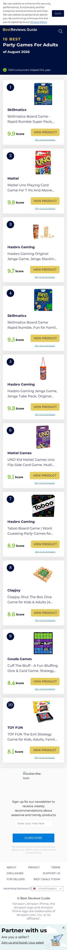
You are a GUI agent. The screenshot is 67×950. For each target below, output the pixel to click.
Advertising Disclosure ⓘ (17, 888)
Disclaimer (15, 873)
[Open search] (61, 31)
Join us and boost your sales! (22, 942)
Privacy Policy (38, 21)
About (11, 867)
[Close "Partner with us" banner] (63, 927)
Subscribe (33, 838)
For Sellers (16, 879)
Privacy (34, 867)
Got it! (58, 13)
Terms (55, 867)
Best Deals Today (47, 879)
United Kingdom (47, 888)
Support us (51, 873)
